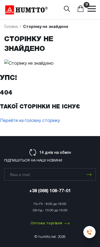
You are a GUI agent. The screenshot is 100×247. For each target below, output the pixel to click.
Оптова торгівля (46, 223)
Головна (11, 27)
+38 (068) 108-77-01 (50, 191)
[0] (81, 10)
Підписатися (89, 174)
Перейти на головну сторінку (30, 121)
